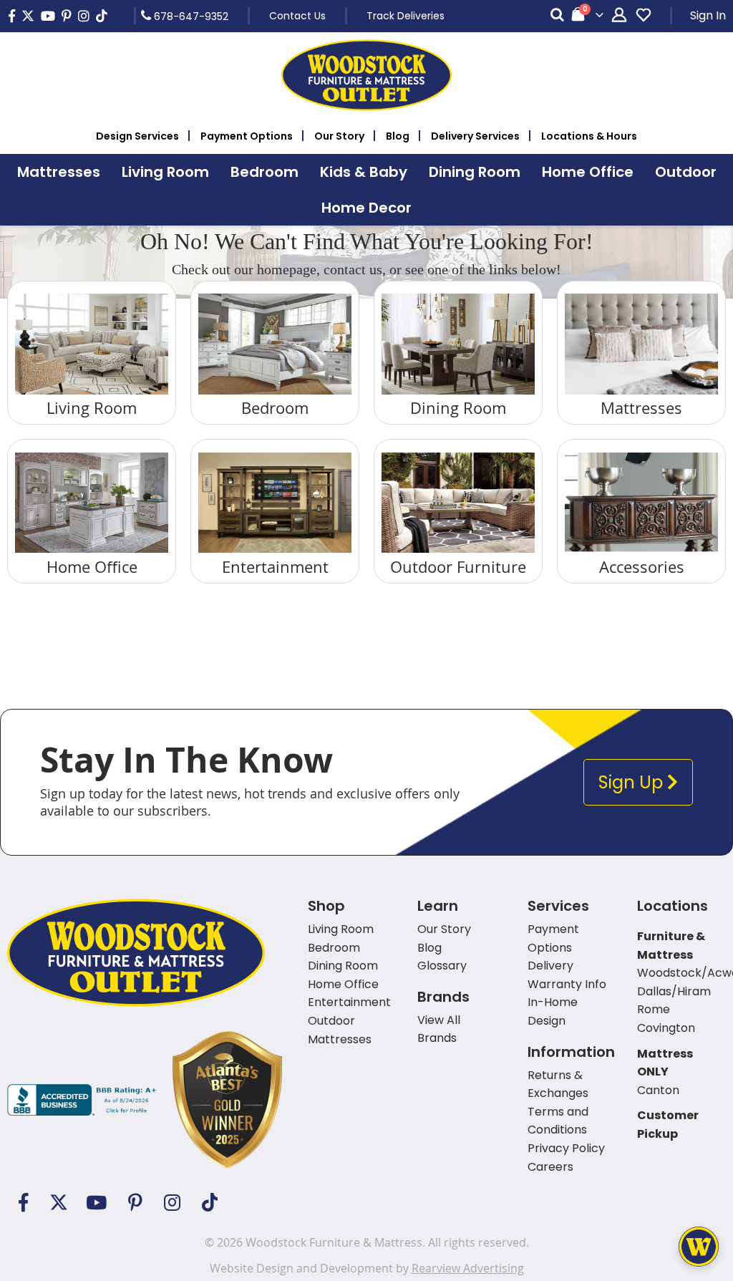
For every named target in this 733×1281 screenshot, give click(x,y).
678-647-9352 (189, 15)
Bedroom (275, 407)
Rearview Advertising (468, 1268)
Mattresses (641, 407)
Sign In (708, 15)
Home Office (92, 566)
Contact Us (297, 16)
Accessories (641, 566)
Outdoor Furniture (458, 566)
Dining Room (458, 407)
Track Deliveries (405, 16)
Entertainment (275, 566)
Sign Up (632, 782)
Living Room (92, 407)
